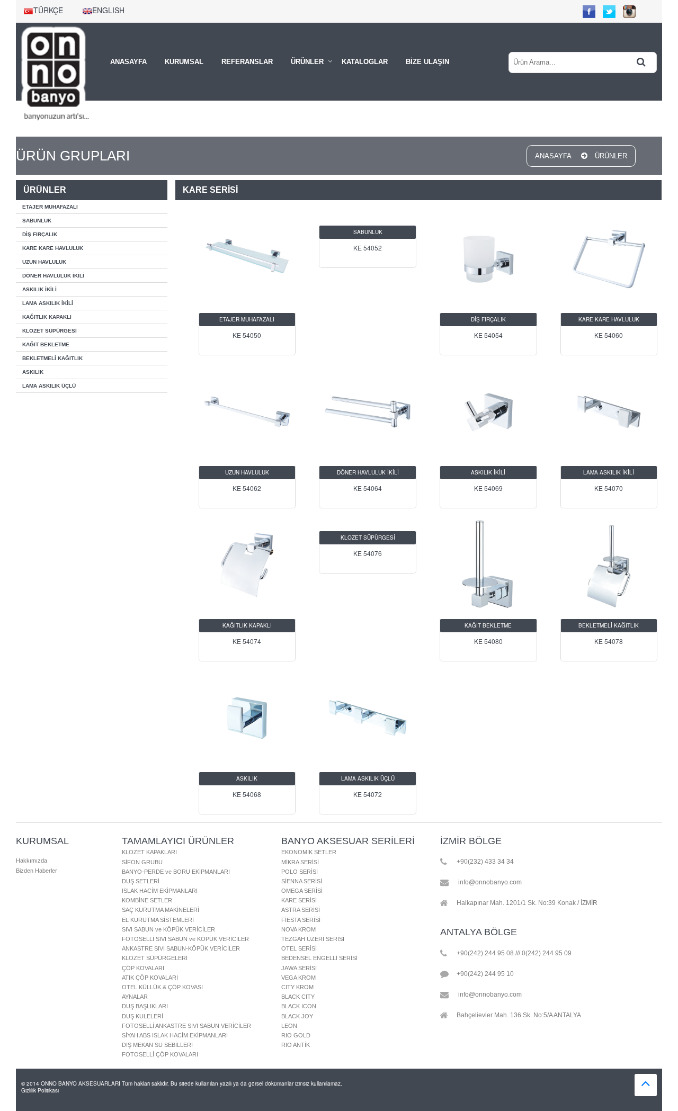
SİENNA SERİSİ (301, 881)
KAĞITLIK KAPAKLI (47, 317)
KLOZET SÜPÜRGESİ (49, 331)
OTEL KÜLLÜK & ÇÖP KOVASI (162, 987)
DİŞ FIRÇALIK (39, 234)
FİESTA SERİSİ (300, 920)
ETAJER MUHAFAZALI (50, 207)
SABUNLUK (36, 220)
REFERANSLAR (247, 62)
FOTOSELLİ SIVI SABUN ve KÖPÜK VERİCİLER (185, 939)
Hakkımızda (31, 860)
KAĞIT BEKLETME (45, 344)
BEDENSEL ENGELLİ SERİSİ (319, 958)
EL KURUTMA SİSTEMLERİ (158, 920)
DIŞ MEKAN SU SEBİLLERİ (157, 1045)
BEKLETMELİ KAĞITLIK (52, 358)
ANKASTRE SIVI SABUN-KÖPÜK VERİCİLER (181, 948)
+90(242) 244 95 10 (485, 974)
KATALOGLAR (365, 62)
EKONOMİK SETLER (308, 852)
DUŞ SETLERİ (140, 881)
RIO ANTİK (295, 1045)
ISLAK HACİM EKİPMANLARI (160, 891)
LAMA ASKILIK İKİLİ (47, 303)
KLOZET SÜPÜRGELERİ (155, 958)
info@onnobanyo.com (490, 882)
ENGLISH (108, 10)
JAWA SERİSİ (299, 968)
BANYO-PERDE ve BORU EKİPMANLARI (176, 871)
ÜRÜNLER (307, 62)
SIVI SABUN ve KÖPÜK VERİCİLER (168, 929)
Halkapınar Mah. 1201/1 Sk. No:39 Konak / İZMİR (527, 903)
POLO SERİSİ (299, 871)
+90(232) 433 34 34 (485, 862)
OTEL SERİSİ (299, 948)
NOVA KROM (298, 929)
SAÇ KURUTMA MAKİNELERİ (160, 910)
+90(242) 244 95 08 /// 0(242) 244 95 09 (514, 953)
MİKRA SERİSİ (300, 862)
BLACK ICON (298, 1006)
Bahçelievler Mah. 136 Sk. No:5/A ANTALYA (519, 1015)
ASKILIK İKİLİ (39, 289)
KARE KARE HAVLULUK (52, 248)
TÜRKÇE (48, 10)
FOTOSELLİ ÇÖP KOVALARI (160, 1054)
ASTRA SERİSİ (300, 910)
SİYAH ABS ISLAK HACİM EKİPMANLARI (175, 1035)
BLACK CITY (298, 996)
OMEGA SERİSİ (302, 891)
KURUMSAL (184, 62)
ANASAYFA (128, 62)
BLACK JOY (297, 1016)
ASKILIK (32, 372)
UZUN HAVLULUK (44, 262)
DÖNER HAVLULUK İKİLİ (53, 276)
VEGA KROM (298, 977)
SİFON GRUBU (142, 862)
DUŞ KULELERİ (142, 1016)
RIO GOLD (295, 1035)
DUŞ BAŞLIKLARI (145, 1006)
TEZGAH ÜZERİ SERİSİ (312, 939)
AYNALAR (135, 996)
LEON (289, 1026)
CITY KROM (297, 987)
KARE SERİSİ (299, 900)
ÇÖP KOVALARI (143, 968)
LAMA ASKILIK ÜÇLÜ (49, 386)
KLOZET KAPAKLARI (149, 852)
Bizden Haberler (36, 870)
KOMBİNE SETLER (147, 900)
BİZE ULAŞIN (427, 62)
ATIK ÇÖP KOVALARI (150, 977)
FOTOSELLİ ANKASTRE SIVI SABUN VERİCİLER (186, 1026)
